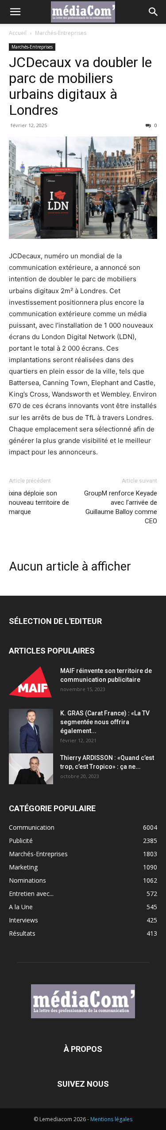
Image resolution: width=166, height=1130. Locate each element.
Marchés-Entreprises (60, 33)
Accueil (18, 33)
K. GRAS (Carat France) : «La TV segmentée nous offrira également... (105, 722)
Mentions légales (111, 1119)
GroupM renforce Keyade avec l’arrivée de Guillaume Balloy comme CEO (120, 507)
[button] (15, 12)
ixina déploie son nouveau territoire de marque (39, 502)
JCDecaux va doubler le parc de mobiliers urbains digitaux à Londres (80, 86)
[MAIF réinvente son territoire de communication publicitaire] (31, 681)
